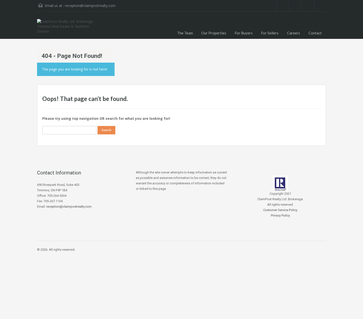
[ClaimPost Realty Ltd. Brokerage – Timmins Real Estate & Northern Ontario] (69, 29)
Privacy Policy (280, 215)
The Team (185, 33)
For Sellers (270, 33)
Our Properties (213, 33)
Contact (315, 33)
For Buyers (244, 33)
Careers (293, 33)
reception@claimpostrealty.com (90, 5)
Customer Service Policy (280, 210)
